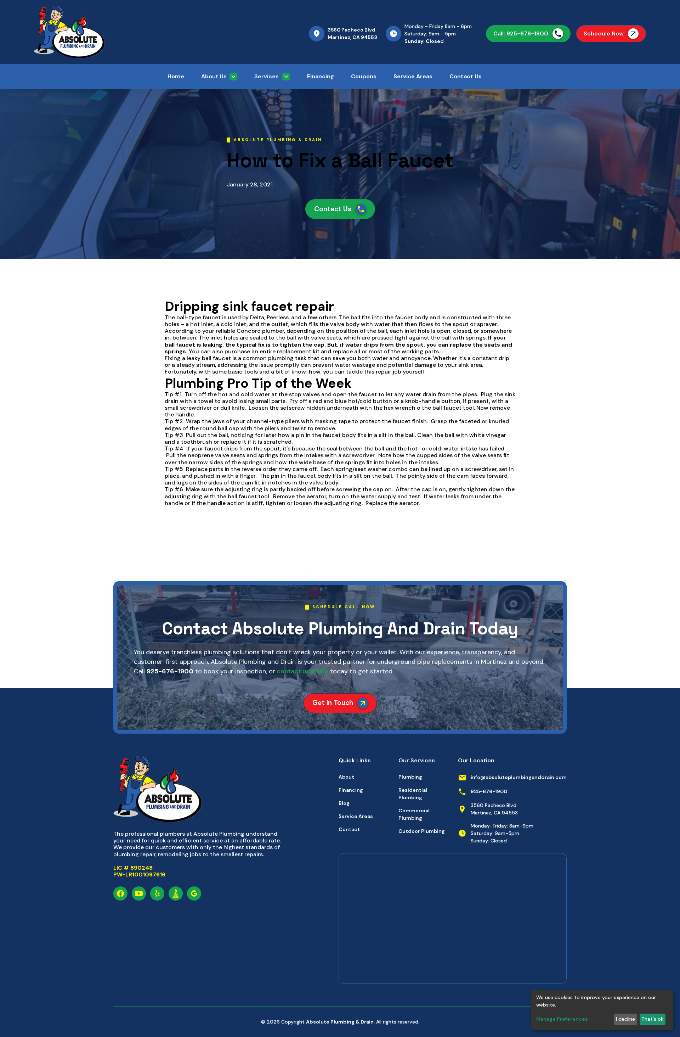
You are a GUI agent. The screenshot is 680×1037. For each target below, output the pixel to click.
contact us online (301, 671)
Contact (349, 829)
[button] (219, 76)
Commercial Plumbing (414, 814)
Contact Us (465, 76)
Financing (320, 76)
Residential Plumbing (412, 794)
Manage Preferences (562, 1019)
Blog (344, 803)
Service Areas (412, 76)
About (346, 777)
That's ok (652, 1019)
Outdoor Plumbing (421, 831)
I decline (625, 1019)
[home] (103, 32)
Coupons (363, 76)
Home (176, 76)
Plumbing (410, 777)
